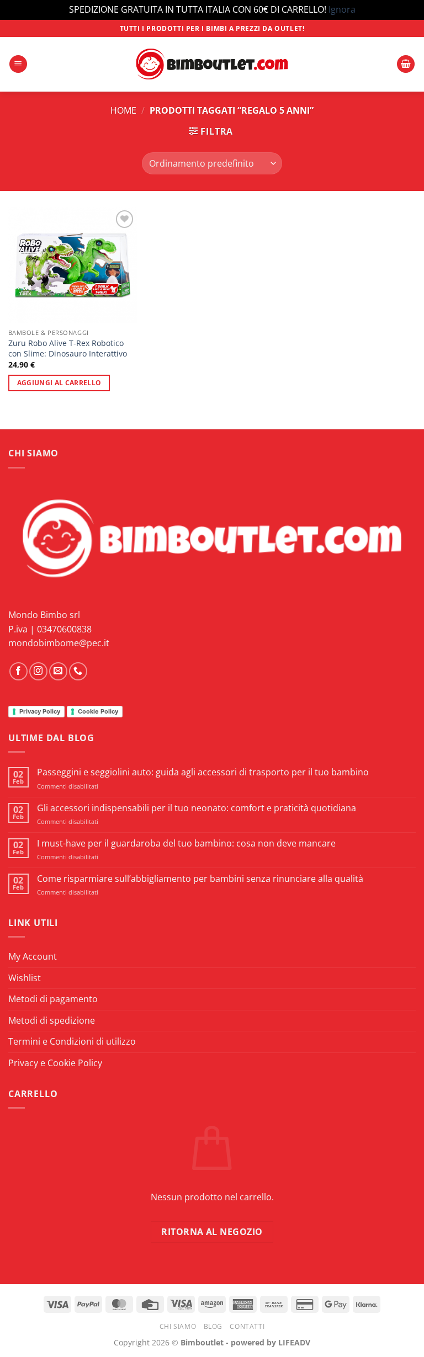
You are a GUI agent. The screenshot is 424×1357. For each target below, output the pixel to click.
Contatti (247, 1326)
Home (123, 110)
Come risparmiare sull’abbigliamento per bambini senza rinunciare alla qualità (200, 879)
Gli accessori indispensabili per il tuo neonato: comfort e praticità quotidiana (196, 808)
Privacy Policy (39, 711)
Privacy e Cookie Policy (55, 1063)
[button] (18, 64)
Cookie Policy (98, 711)
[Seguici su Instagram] (38, 671)
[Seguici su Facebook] (18, 671)
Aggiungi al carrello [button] (59, 383)
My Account (32, 956)
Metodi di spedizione (51, 1020)
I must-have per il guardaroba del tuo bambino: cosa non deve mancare (186, 843)
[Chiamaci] (78, 671)
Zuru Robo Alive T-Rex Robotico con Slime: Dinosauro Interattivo (67, 348)
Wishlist (24, 978)
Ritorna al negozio (211, 1232)
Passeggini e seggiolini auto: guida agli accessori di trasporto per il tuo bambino (203, 772)
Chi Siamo (178, 1326)
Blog (213, 1326)
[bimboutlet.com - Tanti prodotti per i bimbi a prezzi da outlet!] (212, 64)
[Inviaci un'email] (58, 671)
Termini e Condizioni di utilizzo (72, 1041)
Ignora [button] (342, 9)
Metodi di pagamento (53, 999)
